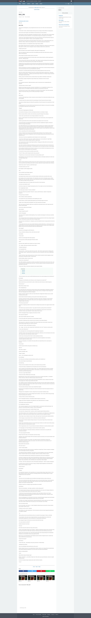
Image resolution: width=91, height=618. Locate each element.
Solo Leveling (61, 20)
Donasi (41, 3)
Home (20, 3)
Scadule (28, 3)
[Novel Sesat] (22, 1)
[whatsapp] (50, 571)
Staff (33, 3)
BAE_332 (23, 270)
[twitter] (32, 571)
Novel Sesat (47, 616)
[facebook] (71, 1)
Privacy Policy (44, 614)
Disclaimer (48, 614)
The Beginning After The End (23, 21)
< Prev (34, 566)
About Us (56, 614)
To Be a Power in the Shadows (64, 24)
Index (37, 566)
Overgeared (61, 15)
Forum (37, 3)
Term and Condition (38, 614)
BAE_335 (23, 273)
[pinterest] (41, 571)
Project (23, 3)
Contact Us (53, 614)
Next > (40, 566)
